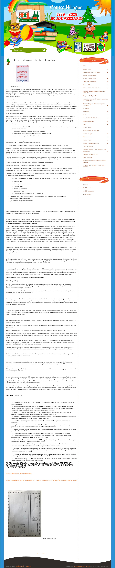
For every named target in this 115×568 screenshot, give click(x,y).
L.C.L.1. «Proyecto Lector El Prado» (33, 60)
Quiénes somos (87, 69)
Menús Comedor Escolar (89, 75)
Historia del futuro (88, 137)
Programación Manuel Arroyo (82, 566)
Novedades (86, 108)
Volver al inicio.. (41, 554)
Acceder (85, 185)
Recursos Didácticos (88, 121)
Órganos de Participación (89, 81)
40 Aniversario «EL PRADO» (91, 130)
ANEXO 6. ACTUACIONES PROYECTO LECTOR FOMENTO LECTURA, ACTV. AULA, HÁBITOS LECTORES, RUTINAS (41, 480)
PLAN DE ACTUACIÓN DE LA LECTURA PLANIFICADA (95, 99)
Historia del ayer (87, 134)
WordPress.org (87, 194)
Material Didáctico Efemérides (91, 118)
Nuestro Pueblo (87, 140)
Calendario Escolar (88, 146)
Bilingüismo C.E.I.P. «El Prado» (91, 72)
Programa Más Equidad (89, 96)
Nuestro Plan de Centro (89, 78)
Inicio (84, 66)
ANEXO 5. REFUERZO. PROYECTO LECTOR (19, 474)
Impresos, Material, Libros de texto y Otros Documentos (94, 150)
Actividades (86, 111)
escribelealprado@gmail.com (23, 566)
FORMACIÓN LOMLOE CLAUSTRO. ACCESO (94, 166)
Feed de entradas (87, 188)
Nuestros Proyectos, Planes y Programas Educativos (94, 104)
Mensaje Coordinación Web (90, 154)
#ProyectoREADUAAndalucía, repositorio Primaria (94, 161)
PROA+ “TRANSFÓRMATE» (91, 88)
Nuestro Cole (86, 85)
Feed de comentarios (88, 191)
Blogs (84, 124)
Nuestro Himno (87, 127)
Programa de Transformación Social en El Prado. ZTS (94, 92)
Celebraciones (87, 115)
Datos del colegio (87, 157)
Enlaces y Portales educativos (91, 143)
